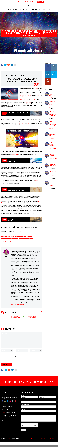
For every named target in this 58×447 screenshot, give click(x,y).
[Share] (29, 1)
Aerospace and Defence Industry (8, 236)
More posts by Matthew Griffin (18, 304)
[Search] (49, 9)
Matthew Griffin (5, 60)
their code (34, 99)
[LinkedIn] (20, 1)
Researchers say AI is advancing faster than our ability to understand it (52, 184)
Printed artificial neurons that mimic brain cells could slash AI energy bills (52, 114)
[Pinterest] (5, 241)
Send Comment (7, 364)
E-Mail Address (24, 399)
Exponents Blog (23, 9)
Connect (36, 88)
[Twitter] (22, 1)
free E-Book (22, 90)
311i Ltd (9, 438)
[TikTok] (32, 1)
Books (9, 9)
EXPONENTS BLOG (44, 438)
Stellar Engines (15, 238)
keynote (30, 90)
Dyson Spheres (28, 236)
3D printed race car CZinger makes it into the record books (16, 318)
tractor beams (29, 95)
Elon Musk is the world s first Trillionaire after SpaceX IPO (52, 95)
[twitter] (12, 401)
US (28, 123)
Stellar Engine (28, 102)
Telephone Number (25, 404)
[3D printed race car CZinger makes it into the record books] (8, 318)
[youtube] (15, 401)
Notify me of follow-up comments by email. (9, 356)
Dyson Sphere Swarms (20, 236)
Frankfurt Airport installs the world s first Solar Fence (53, 166)
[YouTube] (27, 1)
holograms (38, 95)
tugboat (19, 178)
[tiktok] (10, 401)
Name (22, 395)
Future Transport (13, 60)
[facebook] (2, 401)
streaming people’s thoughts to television (30, 96)
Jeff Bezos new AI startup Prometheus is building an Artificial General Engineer (52, 146)
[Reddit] (10, 241)
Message (23, 413)
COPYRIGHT (37, 438)
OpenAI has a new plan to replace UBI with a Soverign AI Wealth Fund (53, 135)
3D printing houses (29, 98)
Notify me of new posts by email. (7, 359)
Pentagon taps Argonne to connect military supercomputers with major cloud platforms (52, 125)
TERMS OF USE (51, 438)
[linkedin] (7, 401)
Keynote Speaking (33, 9)
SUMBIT (23, 430)
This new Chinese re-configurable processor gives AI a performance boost (52, 104)
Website (23, 409)
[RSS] (25, 1)
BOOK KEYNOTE (40, 1)
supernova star (15, 154)
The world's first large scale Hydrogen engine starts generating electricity (52, 174)
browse (34, 90)
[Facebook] (18, 1)
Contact (15, 9)
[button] (39, 311)
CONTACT (32, 438)
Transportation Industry (24, 238)
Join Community (43, 9)
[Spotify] (30, 1)
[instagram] (5, 401)
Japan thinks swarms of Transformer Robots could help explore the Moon (53, 157)
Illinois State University (20, 123)
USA (31, 238)
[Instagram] (24, 1)
